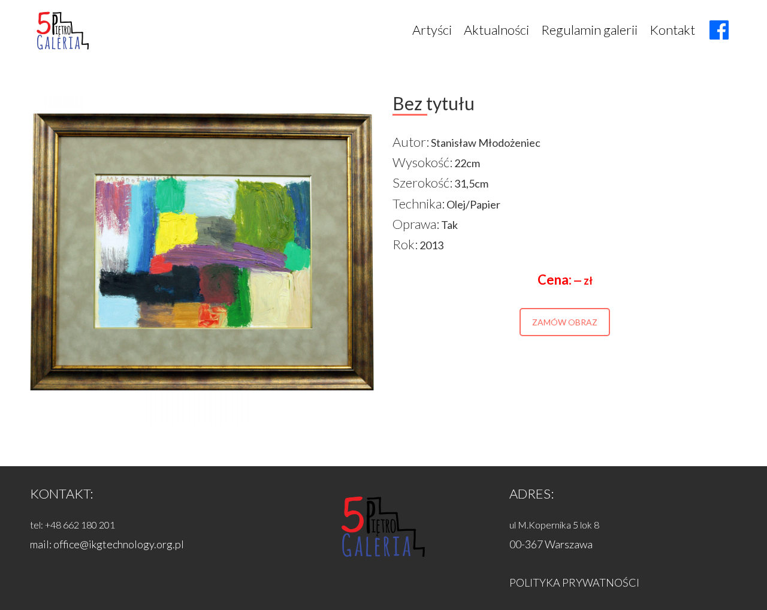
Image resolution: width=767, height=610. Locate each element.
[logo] (63, 30)
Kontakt (672, 30)
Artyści (432, 30)
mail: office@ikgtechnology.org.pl (107, 544)
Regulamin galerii (589, 30)
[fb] (719, 30)
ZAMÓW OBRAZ (564, 322)
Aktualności (496, 30)
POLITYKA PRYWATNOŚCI (574, 582)
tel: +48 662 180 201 (72, 524)
